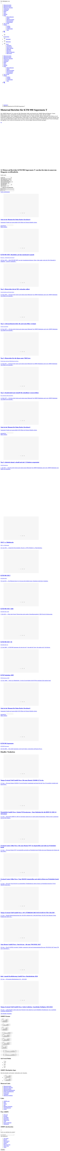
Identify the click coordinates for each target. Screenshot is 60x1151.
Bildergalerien (6, 1141)
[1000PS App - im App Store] (8, 1077)
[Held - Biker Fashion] (5, 1030)
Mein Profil (9, 53)
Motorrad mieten (10, 19)
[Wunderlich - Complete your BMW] (10, 1055)
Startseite (6, 105)
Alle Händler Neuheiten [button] (6, 1013)
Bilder (5, 11)
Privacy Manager (7, 1122)
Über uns (6, 1114)
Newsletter (6, 1117)
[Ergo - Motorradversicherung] (10, 1052)
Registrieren (9, 46)
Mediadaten (6, 1124)
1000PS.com (6, 1101)
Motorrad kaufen (7, 5)
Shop (5, 13)
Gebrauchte (6, 1142)
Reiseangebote (9, 20)
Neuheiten (6, 10)
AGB (5, 1121)
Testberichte (6, 9)
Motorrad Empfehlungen (9, 1090)
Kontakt (5, 1116)
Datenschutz (6, 1120)
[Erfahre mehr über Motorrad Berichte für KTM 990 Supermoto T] (1, 122)
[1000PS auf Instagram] (5, 1067)
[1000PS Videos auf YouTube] (5, 1062)
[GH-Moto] (7, 1033)
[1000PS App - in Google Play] (8, 1080)
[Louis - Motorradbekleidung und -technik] (4, 1048)
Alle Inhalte (6, 1138)
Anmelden (8, 45)
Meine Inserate (9, 48)
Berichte (5, 1139)
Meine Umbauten (10, 52)
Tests (7, 30)
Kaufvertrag (6, 1092)
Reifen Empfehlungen (9, 1091)
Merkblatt (8, 49)
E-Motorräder (9, 28)
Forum (5, 1109)
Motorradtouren (10, 16)
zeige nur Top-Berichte (7, 187)
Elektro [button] (5, 24)
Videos (5, 1103)
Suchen (2, 1149)
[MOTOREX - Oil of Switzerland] (5, 1022)
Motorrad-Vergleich (8, 1095)
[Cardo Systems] (6, 1044)
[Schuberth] (6, 1036)
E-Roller (8, 27)
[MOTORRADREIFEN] (6, 1025)
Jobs (5, 1105)
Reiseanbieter (9, 22)
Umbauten (6, 1094)
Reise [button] (5, 15)
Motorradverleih (7, 1144)
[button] (4, 31)
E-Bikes (8, 26)
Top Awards (6, 23)
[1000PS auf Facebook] (5, 1064)
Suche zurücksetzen (5, 192)
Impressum (6, 1118)
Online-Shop (6, 1146)
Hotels (7, 18)
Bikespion (8, 50)
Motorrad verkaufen (8, 7)
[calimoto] (6, 1040)
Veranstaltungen (7, 1107)
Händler (5, 14)
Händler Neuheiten (8, 1106)
